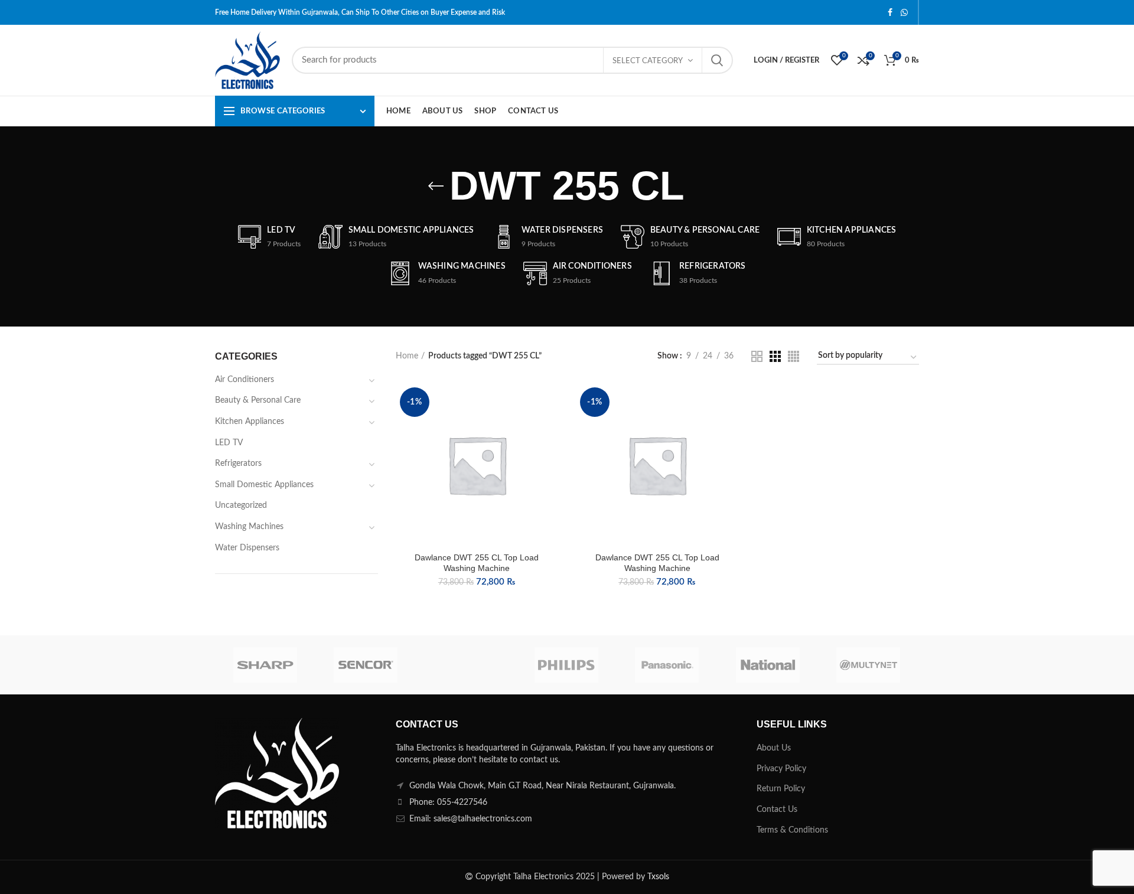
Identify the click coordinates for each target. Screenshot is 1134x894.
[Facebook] (890, 12)
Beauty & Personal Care (258, 400)
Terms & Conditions (792, 830)
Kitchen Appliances (249, 421)
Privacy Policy (781, 769)
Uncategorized (241, 505)
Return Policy (781, 789)
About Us (774, 748)
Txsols (658, 877)
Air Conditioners (244, 380)
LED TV (229, 443)
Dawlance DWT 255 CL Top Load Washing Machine (477, 563)
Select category (647, 61)
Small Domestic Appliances (264, 485)
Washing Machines (249, 527)
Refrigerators (238, 463)
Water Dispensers (247, 548)
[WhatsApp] (904, 12)
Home (407, 356)
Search (717, 60)
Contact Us (777, 809)
